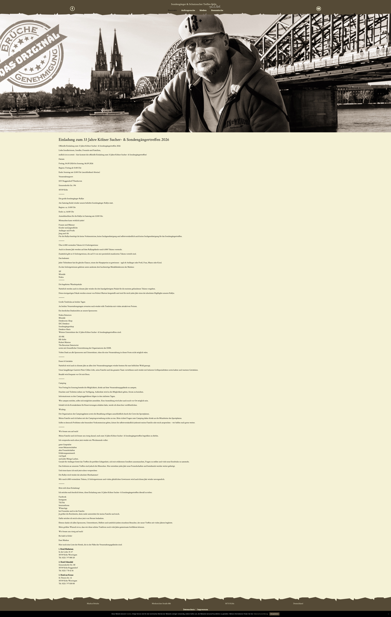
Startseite (172, 10)
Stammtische (217, 10)
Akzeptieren (274, 614)
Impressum (202, 609)
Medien (203, 10)
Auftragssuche (188, 10)
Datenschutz (189, 609)
